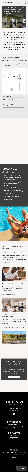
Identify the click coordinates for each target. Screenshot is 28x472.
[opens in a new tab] (14, 415)
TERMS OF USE (20, 452)
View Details (7, 110)
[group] (14, 91)
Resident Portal (14, 437)
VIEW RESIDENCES (7, 294)
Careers (14, 439)
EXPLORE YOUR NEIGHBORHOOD (12, 327)
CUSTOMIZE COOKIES (7, 452)
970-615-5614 (14, 435)
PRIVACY (15, 452)
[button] (23, 7)
